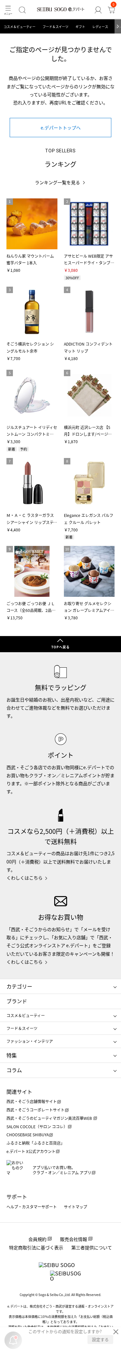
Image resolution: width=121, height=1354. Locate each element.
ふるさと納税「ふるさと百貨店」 (35, 1143)
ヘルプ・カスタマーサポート (31, 1206)
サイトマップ (75, 1206)
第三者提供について (91, 1247)
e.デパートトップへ (61, 127)
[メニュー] (8, 10)
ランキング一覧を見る (57, 182)
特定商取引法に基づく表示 (36, 1247)
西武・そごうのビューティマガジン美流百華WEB (49, 1118)
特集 (11, 1055)
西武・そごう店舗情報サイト (31, 1101)
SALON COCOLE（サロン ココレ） (36, 1126)
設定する (100, 1339)
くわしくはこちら (24, 877)
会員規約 (37, 1239)
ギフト (80, 26)
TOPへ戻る (60, 646)
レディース (100, 26)
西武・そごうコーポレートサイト (35, 1109)
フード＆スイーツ (55, 26)
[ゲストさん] (98, 10)
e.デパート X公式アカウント (30, 1151)
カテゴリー (19, 986)
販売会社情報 (73, 1239)
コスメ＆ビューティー (19, 26)
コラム (14, 1070)
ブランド (16, 1001)
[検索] (22, 10)
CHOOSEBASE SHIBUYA (27, 1134)
